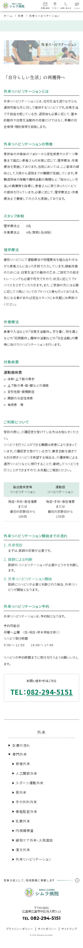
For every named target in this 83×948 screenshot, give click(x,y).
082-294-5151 (50, 692)
